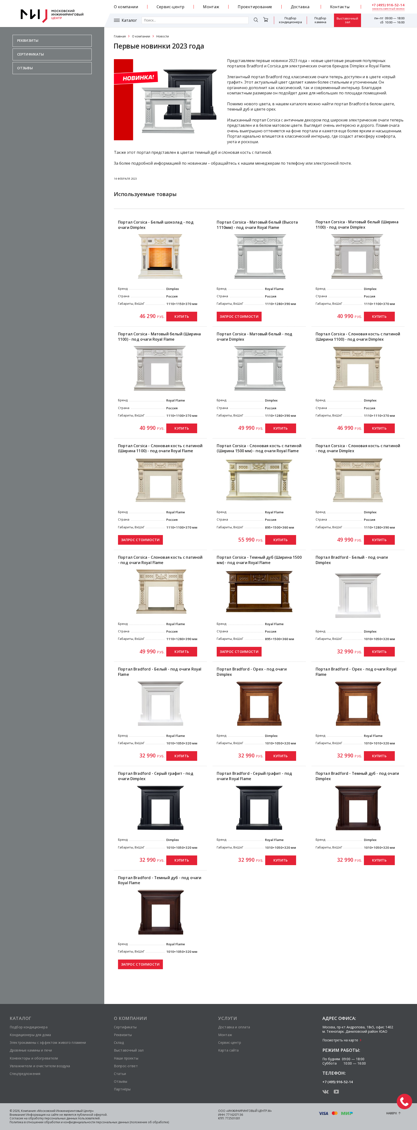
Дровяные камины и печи (31, 1050)
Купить (181, 316)
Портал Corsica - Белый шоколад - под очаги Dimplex (156, 225)
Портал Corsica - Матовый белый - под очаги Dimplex (254, 337)
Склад (119, 1042)
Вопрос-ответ (126, 1066)
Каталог (129, 20)
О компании (126, 6)
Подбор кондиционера (290, 20)
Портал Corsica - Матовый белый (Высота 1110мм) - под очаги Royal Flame (257, 225)
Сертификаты (30, 54)
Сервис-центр (171, 6)
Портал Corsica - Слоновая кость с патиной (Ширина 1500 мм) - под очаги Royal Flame (259, 448)
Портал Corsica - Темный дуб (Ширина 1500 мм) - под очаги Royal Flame (259, 560)
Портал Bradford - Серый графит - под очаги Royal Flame (254, 776)
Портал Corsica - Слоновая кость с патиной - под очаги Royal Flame (160, 560)
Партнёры (122, 1089)
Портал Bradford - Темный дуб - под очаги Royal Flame (159, 880)
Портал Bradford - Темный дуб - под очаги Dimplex (357, 776)
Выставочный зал (347, 20)
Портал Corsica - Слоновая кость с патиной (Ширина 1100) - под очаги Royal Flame (160, 448)
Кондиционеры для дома (30, 1034)
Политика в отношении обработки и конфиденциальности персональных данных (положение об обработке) (89, 1122)
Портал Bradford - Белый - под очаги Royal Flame (159, 672)
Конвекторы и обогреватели (34, 1058)
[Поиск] (255, 20)
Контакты (340, 6)
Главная (120, 36)
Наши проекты (126, 1058)
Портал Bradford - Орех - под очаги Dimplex (251, 672)
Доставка (300, 6)
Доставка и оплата (234, 1027)
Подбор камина (320, 20)
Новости (162, 36)
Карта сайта (228, 1050)
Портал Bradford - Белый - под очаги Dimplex (352, 560)
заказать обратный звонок (388, 9)
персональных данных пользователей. (72, 1118)
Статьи (120, 1073)
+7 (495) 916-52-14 (388, 5)
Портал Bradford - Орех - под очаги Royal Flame (356, 672)
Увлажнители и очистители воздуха (40, 1066)
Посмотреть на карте (340, 1040)
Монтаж (211, 6)
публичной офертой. (92, 1115)
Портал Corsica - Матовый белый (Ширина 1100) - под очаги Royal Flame (159, 337)
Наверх (391, 1113)
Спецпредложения (25, 1073)
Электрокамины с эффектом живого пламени (48, 1042)
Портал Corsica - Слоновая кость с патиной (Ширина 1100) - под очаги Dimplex (358, 337)
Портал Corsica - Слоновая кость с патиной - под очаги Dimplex (358, 448)
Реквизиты (27, 40)
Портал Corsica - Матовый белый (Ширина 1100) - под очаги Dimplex (357, 224)
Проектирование (255, 6)
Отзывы (25, 68)
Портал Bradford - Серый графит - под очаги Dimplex (155, 776)
